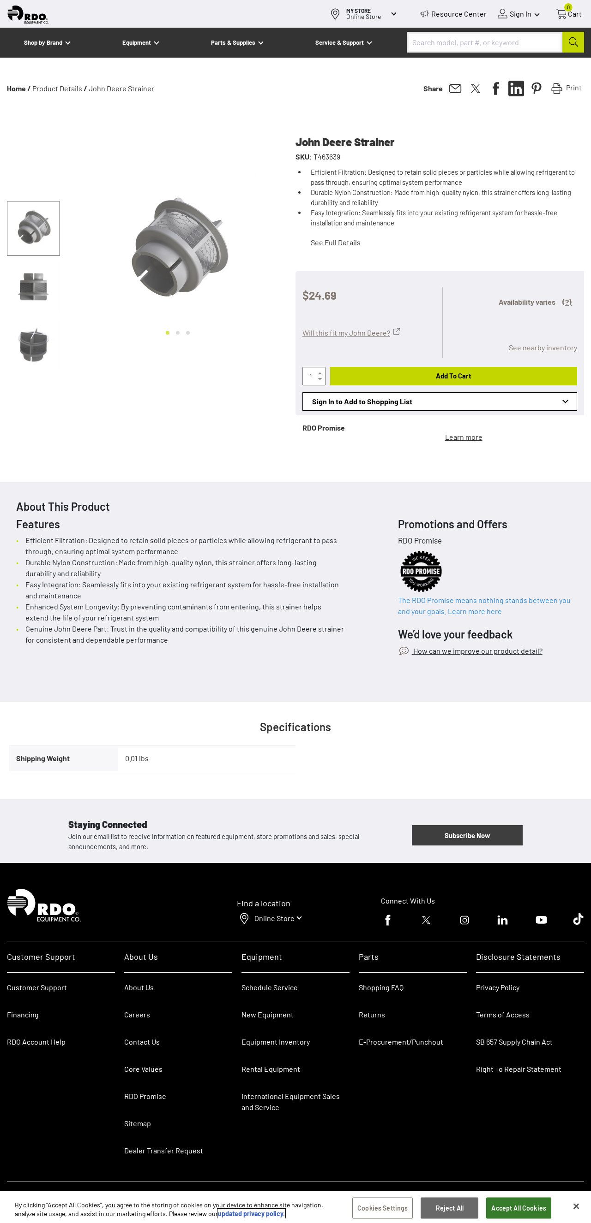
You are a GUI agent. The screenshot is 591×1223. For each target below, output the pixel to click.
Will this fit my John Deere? (346, 332)
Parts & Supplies (233, 42)
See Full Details (336, 242)
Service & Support (339, 42)
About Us (139, 987)
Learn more (463, 436)
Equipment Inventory (275, 1041)
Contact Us (142, 1041)
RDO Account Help (36, 1041)
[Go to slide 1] (167, 333)
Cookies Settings (382, 1208)
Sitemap (137, 1123)
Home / (19, 88)
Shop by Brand (43, 42)
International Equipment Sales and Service (290, 1101)
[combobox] (495, 42)
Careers (137, 1014)
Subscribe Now (467, 835)
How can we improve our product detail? (477, 650)
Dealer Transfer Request (163, 1150)
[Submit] (573, 42)
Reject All (450, 1208)
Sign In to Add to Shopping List (362, 401)
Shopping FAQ (381, 987)
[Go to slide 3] (188, 333)
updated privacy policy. (251, 1213)
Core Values (143, 1068)
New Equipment (267, 1014)
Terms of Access (503, 1014)
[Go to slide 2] (178, 333)
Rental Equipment (271, 1068)
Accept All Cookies (518, 1208)
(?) (567, 301)
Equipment (136, 42)
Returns (372, 1014)
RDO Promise (145, 1096)
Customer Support (37, 987)
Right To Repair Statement (518, 1068)
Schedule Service (269, 987)
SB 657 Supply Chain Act (514, 1041)
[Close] (576, 1206)
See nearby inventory (543, 347)
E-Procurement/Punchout (401, 1041)
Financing (23, 1014)
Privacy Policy (497, 987)
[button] (33, 228)
